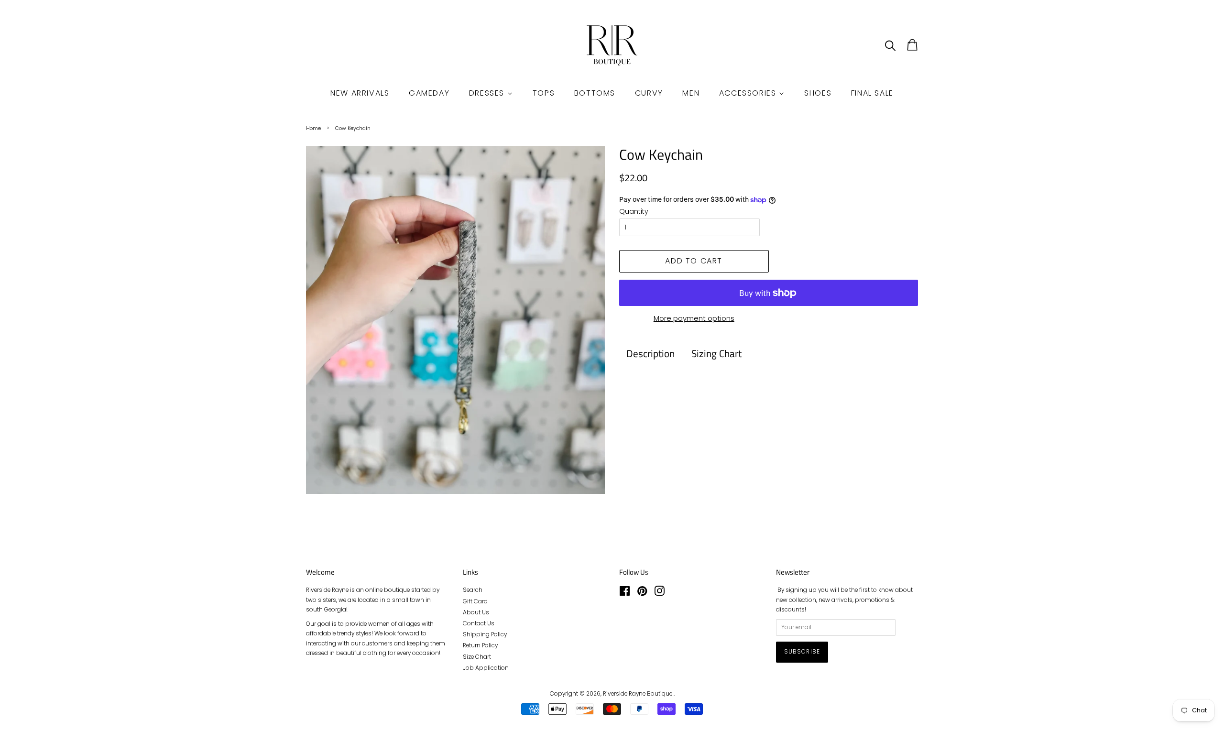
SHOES (817, 92)
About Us (476, 612)
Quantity (633, 211)
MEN (690, 92)
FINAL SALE (872, 92)
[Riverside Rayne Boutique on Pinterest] (642, 593)
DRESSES (488, 92)
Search (472, 590)
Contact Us (478, 623)
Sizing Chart (716, 353)
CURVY (649, 92)
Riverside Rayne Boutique (638, 694)
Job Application (486, 668)
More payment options (694, 318)
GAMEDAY (429, 92)
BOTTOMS (594, 92)
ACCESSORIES (749, 92)
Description (650, 353)
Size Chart (477, 657)
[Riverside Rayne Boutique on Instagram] (659, 593)
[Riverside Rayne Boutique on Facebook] (624, 593)
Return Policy (480, 645)
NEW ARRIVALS (359, 92)
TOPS (544, 92)
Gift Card (475, 601)
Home (313, 128)
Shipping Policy (485, 634)
